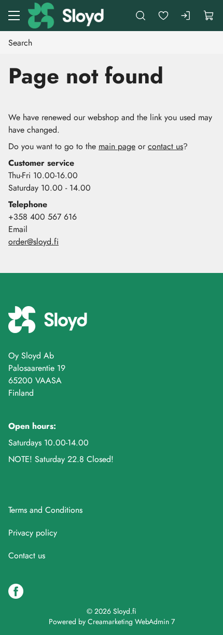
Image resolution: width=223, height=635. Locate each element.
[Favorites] (163, 15)
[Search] (140, 15)
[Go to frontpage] (67, 15)
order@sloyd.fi (33, 242)
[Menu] (14, 15)
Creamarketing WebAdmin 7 (131, 621)
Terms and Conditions (45, 510)
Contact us (26, 555)
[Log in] (186, 15)
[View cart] (209, 15)
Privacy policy (32, 533)
